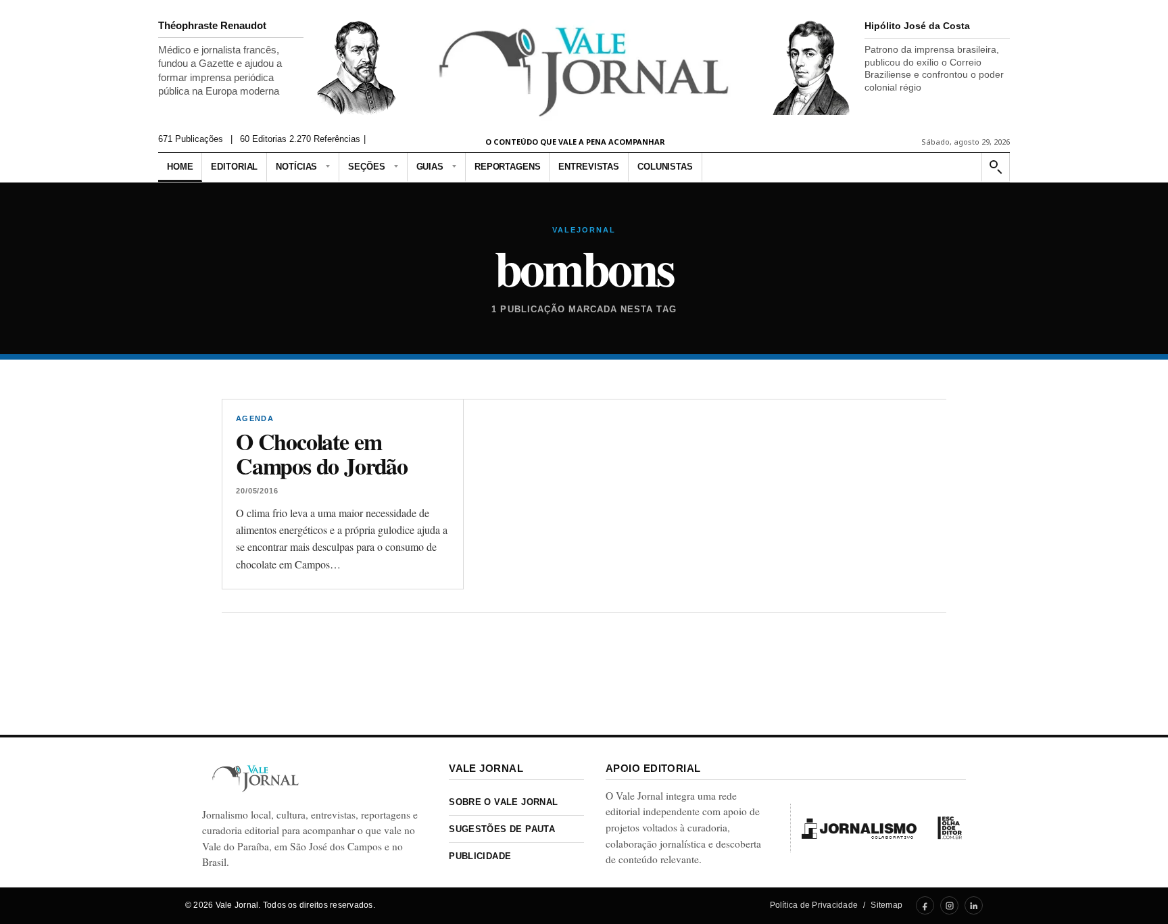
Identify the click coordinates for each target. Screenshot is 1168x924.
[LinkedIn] (974, 905)
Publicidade (480, 856)
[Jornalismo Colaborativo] (859, 828)
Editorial (234, 167)
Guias (429, 167)
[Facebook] (925, 905)
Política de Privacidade (814, 905)
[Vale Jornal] (255, 778)
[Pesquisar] (995, 167)
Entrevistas (588, 167)
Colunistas (665, 167)
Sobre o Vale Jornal (503, 802)
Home (180, 167)
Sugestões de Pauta (502, 829)
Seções (366, 167)
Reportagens (507, 167)
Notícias (296, 167)
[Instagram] (949, 905)
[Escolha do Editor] (949, 828)
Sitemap (886, 905)
